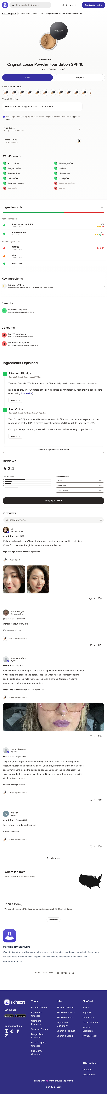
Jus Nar (14, 812)
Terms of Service (91, 1022)
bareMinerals (24, 13)
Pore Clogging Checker (38, 1044)
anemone (69, 972)
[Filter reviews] (100, 520)
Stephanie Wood (18, 658)
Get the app (67, 5)
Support (86, 1012)
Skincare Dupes (39, 1029)
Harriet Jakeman (18, 749)
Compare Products (36, 1022)
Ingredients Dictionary (62, 1024)
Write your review (53, 500)
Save (27, 77)
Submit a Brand (65, 1035)
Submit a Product (66, 1030)
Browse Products (66, 1012)
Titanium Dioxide (20, 373)
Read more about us (12, 961)
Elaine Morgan (17, 611)
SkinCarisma (89, 1074)
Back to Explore (9, 13)
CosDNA (87, 1069)
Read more (15, 400)
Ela (12, 529)
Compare (79, 77)
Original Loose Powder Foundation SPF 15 (64, 13)
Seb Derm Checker (36, 1052)
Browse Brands (65, 1017)
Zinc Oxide (26, 393)
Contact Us (88, 1017)
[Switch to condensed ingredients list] (101, 207)
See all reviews (53, 858)
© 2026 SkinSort (53, 1087)
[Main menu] (56, 5)
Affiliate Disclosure (87, 1029)
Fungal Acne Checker (37, 1036)
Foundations (38, 13)
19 (94, 598)
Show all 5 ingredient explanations (53, 449)
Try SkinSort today (93, 5)
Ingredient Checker (36, 1014)
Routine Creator (39, 1007)
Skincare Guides (65, 1007)
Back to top (53, 920)
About (85, 1007)
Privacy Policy (89, 1035)
